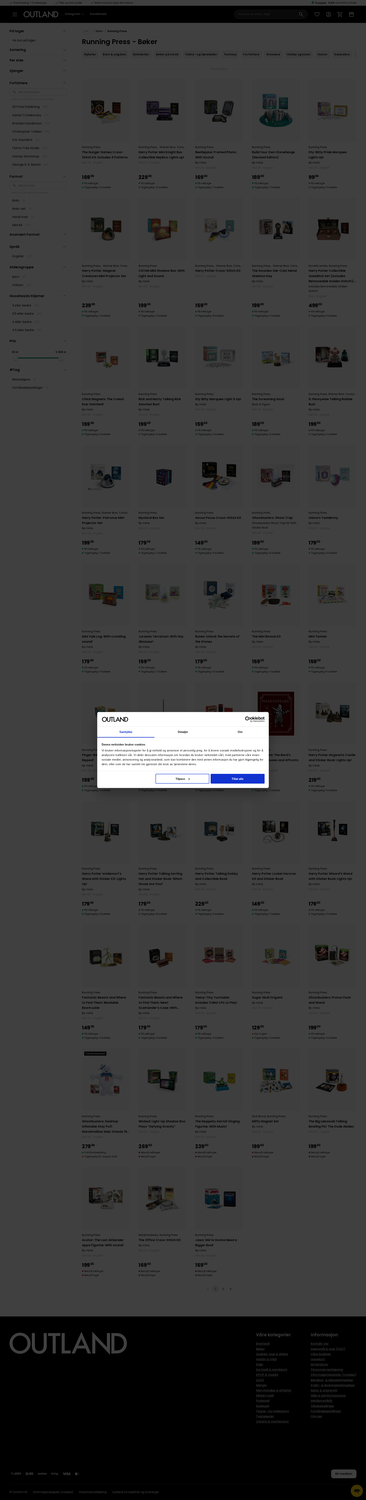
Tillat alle (237, 778)
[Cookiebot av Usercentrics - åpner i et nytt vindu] (248, 719)
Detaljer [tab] (183, 731)
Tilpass (180, 778)
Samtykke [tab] (125, 731)
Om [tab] (240, 731)
